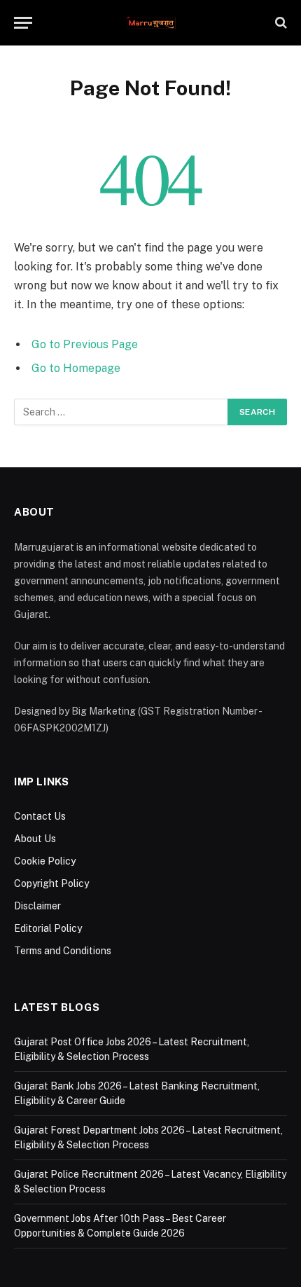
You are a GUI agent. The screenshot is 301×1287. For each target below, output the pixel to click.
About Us (35, 838)
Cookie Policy (45, 861)
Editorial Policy (48, 928)
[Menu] (23, 23)
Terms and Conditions (62, 950)
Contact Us (40, 816)
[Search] (279, 23)
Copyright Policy (51, 883)
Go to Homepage (75, 368)
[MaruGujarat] (151, 23)
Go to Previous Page (84, 344)
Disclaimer (37, 905)
